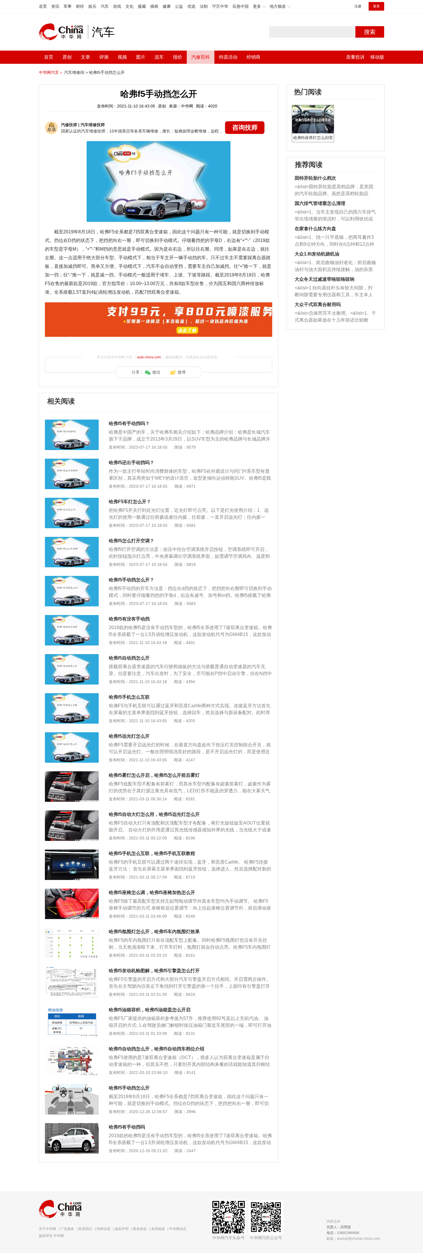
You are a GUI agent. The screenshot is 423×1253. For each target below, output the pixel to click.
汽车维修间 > (76, 72)
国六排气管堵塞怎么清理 (320, 203)
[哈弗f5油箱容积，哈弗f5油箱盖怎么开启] (72, 1008)
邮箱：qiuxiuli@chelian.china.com (353, 1239)
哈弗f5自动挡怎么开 (129, 658)
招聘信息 (103, 1229)
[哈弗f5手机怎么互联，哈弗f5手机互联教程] (72, 852)
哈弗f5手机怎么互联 (129, 697)
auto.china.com (149, 357)
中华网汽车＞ (51, 72)
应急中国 (241, 6)
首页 (43, 6)
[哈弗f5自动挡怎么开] (72, 657)
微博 (182, 372)
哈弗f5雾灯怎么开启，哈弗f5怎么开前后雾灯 (154, 775)
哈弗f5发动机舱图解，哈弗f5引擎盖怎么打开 (154, 970)
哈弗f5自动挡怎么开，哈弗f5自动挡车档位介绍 (156, 1048)
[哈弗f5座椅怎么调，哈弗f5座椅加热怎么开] (72, 891)
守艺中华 (220, 6)
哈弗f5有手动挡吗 (127, 1127)
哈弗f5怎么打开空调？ (131, 540)
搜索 (370, 32)
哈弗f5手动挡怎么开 (107, 72)
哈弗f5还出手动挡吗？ (131, 462)
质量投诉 (355, 57)
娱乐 (92, 6)
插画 (154, 6)
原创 (67, 57)
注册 (358, 6)
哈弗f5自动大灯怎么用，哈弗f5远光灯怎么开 (154, 814)
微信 (156, 372)
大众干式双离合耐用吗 (318, 304)
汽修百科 (200, 57)
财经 (80, 6)
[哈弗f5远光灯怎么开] (72, 735)
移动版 (377, 57)
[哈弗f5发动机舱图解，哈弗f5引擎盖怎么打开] (72, 969)
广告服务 (67, 1229)
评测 (103, 57)
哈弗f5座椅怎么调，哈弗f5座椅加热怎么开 (152, 892)
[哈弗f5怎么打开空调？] (72, 539)
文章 (85, 57)
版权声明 (122, 1229)
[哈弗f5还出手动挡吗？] (72, 461)
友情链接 (158, 1229)
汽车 (105, 6)
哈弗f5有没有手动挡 (129, 618)
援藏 (142, 6)
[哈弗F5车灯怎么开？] (72, 500)
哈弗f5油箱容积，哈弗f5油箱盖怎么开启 (149, 1009)
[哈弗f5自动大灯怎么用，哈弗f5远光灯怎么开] (72, 813)
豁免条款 (140, 1229)
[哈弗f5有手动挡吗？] (72, 422)
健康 (167, 6)
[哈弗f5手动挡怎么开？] (72, 578)
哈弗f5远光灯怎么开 (129, 736)
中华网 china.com (63, 32)
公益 (179, 6)
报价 (177, 57)
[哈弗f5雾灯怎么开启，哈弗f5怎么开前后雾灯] (72, 774)
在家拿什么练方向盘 (315, 228)
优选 (191, 6)
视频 (122, 57)
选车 (159, 57)
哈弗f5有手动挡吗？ (129, 423)
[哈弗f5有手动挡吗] (72, 1126)
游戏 (117, 6)
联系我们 (85, 1229)
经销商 (253, 57)
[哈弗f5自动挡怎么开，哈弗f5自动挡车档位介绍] (72, 1048)
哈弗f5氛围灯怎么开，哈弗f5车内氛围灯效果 (154, 931)
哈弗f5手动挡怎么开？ (131, 579)
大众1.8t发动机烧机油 (317, 253)
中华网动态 (177, 1229)
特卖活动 (228, 57)
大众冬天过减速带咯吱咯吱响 (325, 279)
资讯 (55, 6)
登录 (376, 6)
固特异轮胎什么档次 (315, 178)
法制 (204, 6)
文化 (129, 6)
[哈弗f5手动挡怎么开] (72, 1087)
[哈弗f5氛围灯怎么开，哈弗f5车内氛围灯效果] (72, 930)
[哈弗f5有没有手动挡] (72, 618)
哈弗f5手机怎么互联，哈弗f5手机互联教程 (152, 853)
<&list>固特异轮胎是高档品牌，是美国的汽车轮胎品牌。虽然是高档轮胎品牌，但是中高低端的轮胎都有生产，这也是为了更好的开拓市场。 (334, 190)
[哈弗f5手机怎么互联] (72, 696)
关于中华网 (47, 1229)
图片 (140, 57)
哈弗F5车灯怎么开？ (130, 501)
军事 (68, 6)
